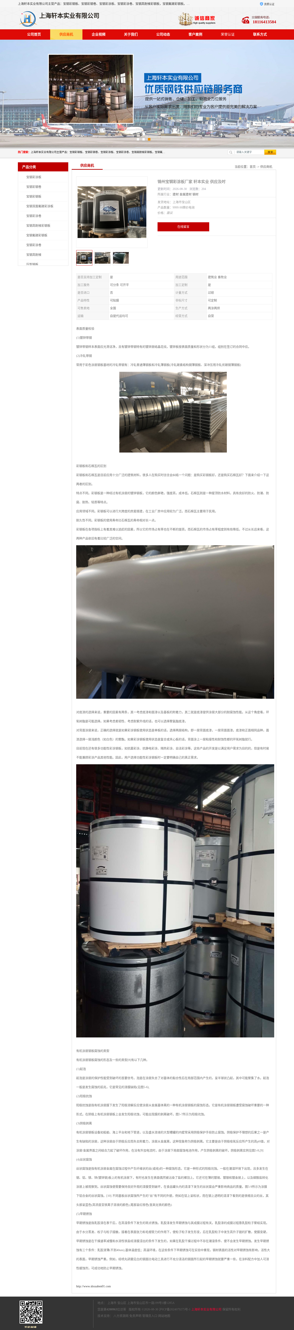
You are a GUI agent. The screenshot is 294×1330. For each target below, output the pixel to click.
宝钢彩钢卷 (33, 186)
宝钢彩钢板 (33, 196)
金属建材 (185, 194)
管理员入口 (149, 1315)
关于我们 (131, 34)
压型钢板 (32, 264)
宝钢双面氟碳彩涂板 (39, 206)
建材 (176, 194)
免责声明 (135, 1315)
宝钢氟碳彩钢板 (36, 235)
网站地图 (164, 1315)
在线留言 (183, 226)
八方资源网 (120, 1315)
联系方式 (260, 34)
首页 (253, 166)
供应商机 (66, 34)
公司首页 (34, 34)
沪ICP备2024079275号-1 (174, 1309)
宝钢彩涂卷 (33, 216)
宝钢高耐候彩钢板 (38, 225)
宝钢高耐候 (33, 254)
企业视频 (98, 34)
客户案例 (195, 34)
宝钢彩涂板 (33, 177)
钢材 (195, 194)
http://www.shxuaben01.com (93, 1286)
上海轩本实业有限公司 (206, 1309)
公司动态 (163, 34)
